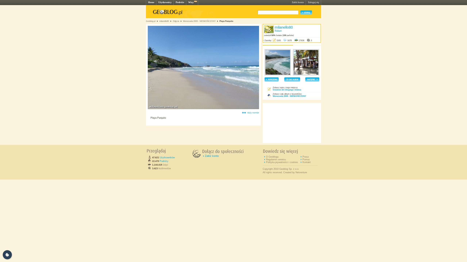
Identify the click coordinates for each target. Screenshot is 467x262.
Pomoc (306, 159)
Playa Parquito (226, 21)
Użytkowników (167, 157)
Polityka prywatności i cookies (282, 162)
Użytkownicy (165, 2)
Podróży (164, 161)
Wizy (191, 2)
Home (151, 2)
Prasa (305, 156)
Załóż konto (298, 2)
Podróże (180, 2)
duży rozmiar (253, 113)
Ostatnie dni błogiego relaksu (287, 90)
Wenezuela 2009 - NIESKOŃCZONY (199, 21)
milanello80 (164, 21)
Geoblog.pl (150, 21)
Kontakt (306, 162)
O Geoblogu (272, 156)
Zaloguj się (313, 2)
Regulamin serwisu (276, 159)
